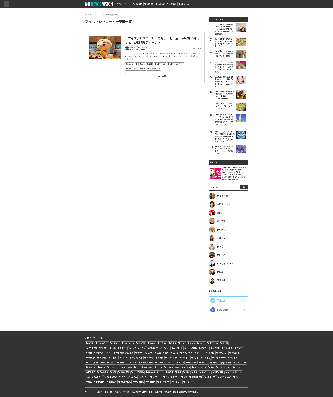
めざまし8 (178, 348)
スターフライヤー (172, 377)
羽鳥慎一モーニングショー (159, 348)
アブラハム (223, 353)
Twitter (221, 300)
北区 (90, 382)
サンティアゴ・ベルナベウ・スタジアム (121, 377)
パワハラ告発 (137, 358)
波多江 (102, 367)
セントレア (210, 377)
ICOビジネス (188, 353)
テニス (237, 367)
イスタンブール (147, 363)
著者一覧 (108, 392)
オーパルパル (165, 382)
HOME (88, 15)
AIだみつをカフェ (177, 64)
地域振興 (161, 4)
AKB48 (152, 343)
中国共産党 (228, 348)
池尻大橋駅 (218, 372)
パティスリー (241, 363)
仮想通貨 (91, 358)
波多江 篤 (92, 367)
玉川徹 (175, 353)
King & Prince (220, 358)
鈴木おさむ (192, 363)
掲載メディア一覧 (122, 392)
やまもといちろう (138, 348)
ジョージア (190, 382)
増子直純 (163, 343)
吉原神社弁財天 (109, 363)
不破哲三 (91, 372)
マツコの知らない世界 (124, 353)
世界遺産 (103, 358)
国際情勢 (150, 4)
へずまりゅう (129, 343)
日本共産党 (104, 372)
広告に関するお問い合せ (142, 392)
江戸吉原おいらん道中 (127, 363)
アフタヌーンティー (103, 353)
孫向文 (239, 348)
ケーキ (159, 367)
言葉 (151, 64)
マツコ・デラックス (145, 353)
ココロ (130, 64)
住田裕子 (123, 348)
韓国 (90, 353)
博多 (195, 372)
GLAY (183, 343)
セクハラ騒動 (192, 348)
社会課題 (138, 4)
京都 (212, 367)
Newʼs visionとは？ (93, 392)
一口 (137, 367)
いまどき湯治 (139, 372)
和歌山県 (151, 382)
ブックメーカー (224, 367)
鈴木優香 (142, 343)
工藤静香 (206, 358)
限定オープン (155, 69)
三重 (159, 353)
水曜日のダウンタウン (165, 363)
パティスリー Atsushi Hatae (121, 367)
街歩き (196, 358)
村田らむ (116, 343)
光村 (237, 377)
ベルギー (185, 358)
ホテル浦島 (139, 382)
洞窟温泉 (112, 382)
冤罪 (114, 348)
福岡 (185, 377)
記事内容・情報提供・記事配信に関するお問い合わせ (176, 392)
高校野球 (150, 358)
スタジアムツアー (95, 377)
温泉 (179, 372)
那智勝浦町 (100, 382)
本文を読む (163, 76)
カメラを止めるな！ (197, 343)
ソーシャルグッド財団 (205, 353)
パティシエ (148, 367)
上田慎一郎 (214, 343)
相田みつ (141, 64)
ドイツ (124, 358)
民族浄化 (204, 348)
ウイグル (216, 348)
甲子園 (160, 358)
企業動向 (172, 4)
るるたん (204, 363)
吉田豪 (90, 343)
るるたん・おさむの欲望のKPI (178, 367)
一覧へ (243, 187)
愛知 (167, 353)
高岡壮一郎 (236, 353)
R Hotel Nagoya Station (222, 363)
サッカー (144, 377)
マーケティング (200, 367)
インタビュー (186, 4)
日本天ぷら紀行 (225, 377)
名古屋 (225, 343)
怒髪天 (173, 343)
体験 (187, 372)
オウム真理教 (93, 363)
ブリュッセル (173, 358)
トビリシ (177, 382)
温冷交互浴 (125, 372)
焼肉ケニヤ (205, 372)
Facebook (222, 310)
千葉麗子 (114, 358)
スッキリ (233, 358)
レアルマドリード (234, 372)
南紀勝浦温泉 (126, 382)
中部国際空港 (197, 377)
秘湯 (114, 372)
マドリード (157, 377)
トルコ (181, 363)
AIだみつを (161, 64)
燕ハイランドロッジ (156, 372)
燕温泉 (170, 372)
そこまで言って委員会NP (98, 348)
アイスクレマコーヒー (136, 69)
